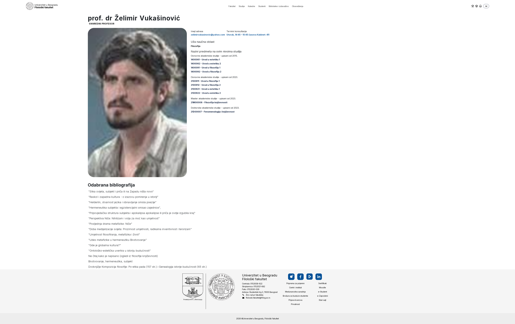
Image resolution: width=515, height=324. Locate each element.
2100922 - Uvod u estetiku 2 (206, 93)
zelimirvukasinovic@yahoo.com (208, 34)
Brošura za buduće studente (295, 296)
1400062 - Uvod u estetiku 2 (206, 63)
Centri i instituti (295, 287)
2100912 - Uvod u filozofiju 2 (206, 85)
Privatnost (295, 304)
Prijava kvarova (295, 300)
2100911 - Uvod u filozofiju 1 (205, 81)
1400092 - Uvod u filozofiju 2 (206, 71)
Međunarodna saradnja (295, 292)
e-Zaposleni (322, 296)
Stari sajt (322, 300)
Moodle (322, 287)
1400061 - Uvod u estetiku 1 (205, 59)
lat (486, 6)
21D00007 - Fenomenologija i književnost (213, 111)
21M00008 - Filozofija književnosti (209, 102)
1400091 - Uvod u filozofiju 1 (205, 67)
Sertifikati (322, 283)
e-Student (322, 292)
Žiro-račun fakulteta (254, 295)
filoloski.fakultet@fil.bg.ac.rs (258, 298)
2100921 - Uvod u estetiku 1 (205, 89)
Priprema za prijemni (295, 283)
